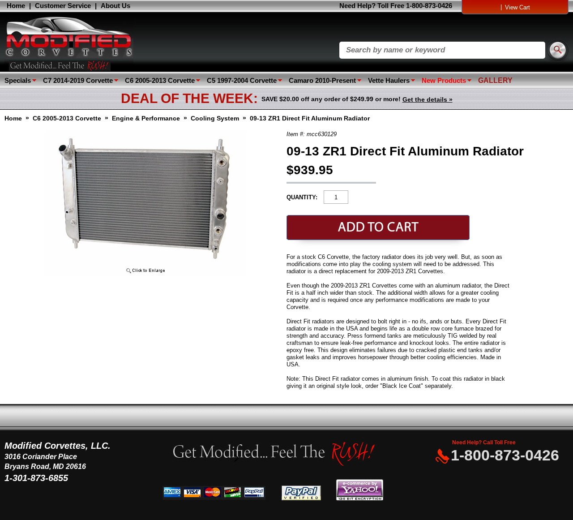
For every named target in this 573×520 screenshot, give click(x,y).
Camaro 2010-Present (322, 80)
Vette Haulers (389, 80)
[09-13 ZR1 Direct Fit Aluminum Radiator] (145, 274)
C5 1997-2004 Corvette (242, 80)
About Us (115, 5)
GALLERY (495, 80)
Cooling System (215, 118)
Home (16, 5)
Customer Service (63, 5)
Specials (17, 80)
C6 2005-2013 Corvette (160, 80)
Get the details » (427, 99)
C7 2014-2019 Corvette (78, 80)
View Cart (517, 7)
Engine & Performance (146, 118)
